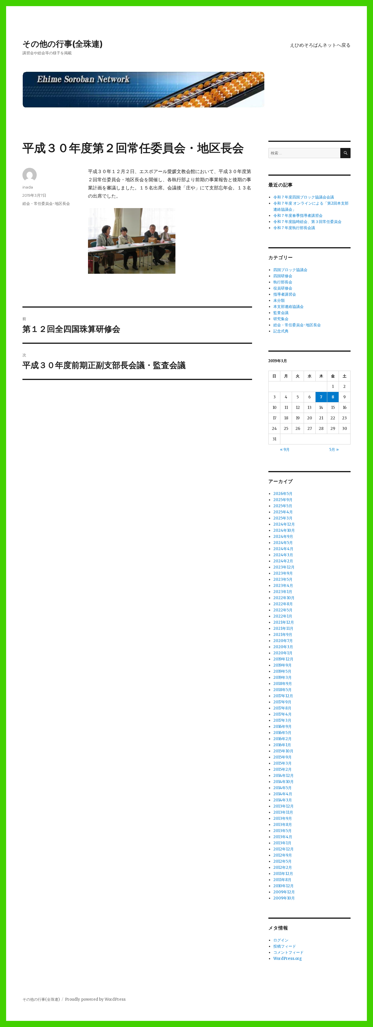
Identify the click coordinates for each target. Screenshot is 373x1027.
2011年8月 (282, 879)
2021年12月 (283, 622)
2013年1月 (282, 843)
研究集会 (280, 318)
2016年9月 (282, 726)
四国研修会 (282, 275)
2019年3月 (282, 677)
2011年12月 (283, 873)
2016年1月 (282, 744)
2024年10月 (284, 530)
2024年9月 (283, 536)
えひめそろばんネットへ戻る (320, 45)
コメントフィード (288, 952)
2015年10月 (283, 751)
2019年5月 (282, 671)
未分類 (279, 300)
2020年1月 (283, 653)
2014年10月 (283, 781)
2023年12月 (284, 567)
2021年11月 (283, 628)
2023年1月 (282, 591)
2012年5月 (282, 861)
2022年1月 (282, 616)
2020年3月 (283, 646)
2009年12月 (284, 892)
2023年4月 (283, 585)
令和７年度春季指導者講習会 (298, 215)
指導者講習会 (284, 294)
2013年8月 (282, 824)
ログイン (280, 940)
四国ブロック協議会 (290, 269)
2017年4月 (282, 714)
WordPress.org (287, 958)
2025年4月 (283, 512)
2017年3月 (282, 720)
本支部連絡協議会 (288, 306)
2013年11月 (283, 812)
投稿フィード (284, 946)
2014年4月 (282, 793)
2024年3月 (283, 554)
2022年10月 (284, 597)
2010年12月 (283, 885)
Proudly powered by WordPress (95, 999)
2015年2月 (282, 769)
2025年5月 (282, 505)
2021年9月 (282, 634)
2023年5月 (283, 579)
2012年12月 (283, 849)
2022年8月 (283, 603)
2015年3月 (282, 763)
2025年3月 (283, 518)
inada (27, 187)
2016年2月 (282, 738)
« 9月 (285, 449)
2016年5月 (282, 732)
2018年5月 (282, 689)
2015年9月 (282, 757)
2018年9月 (282, 683)
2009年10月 (284, 898)
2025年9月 (283, 499)
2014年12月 (283, 775)
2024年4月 (283, 548)
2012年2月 (282, 867)
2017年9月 (282, 702)
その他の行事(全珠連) (62, 44)
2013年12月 (283, 806)
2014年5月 (282, 787)
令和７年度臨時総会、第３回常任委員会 (307, 221)
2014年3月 (282, 800)
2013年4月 (282, 836)
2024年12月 (284, 524)
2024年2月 (283, 561)
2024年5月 (283, 542)
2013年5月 (282, 830)
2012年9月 (282, 855)
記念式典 (280, 331)
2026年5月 (283, 493)
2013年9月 (282, 818)
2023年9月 (283, 573)
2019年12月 (283, 659)
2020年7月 (283, 640)
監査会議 (280, 312)
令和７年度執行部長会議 (294, 227)
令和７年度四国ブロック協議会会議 (303, 197)
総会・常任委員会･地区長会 (46, 203)
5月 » (334, 449)
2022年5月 (283, 610)
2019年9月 (282, 665)
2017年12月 (283, 695)
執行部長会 (282, 282)
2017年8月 (282, 708)
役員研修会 (282, 288)
